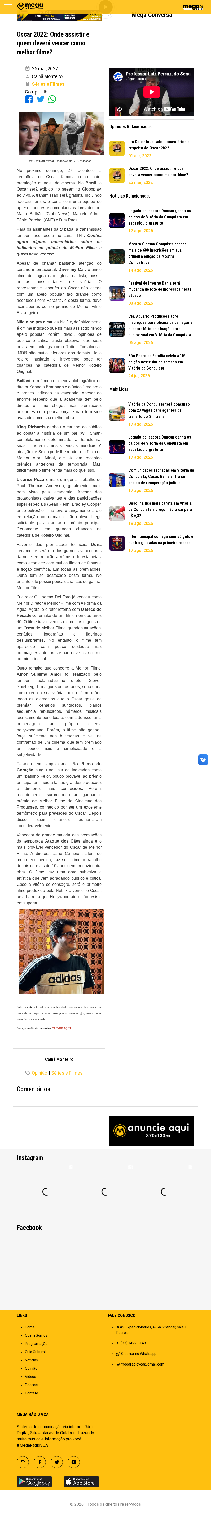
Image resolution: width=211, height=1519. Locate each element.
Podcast (31, 1385)
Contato (31, 1393)
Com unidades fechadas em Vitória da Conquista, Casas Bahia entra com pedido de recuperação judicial (161, 476)
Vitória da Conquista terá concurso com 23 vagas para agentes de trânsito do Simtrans (159, 410)
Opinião (39, 1073)
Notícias (31, 1360)
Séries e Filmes (67, 1073)
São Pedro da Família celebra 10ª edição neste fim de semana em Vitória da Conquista (157, 362)
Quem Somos (36, 1335)
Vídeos (30, 1377)
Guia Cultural (35, 1352)
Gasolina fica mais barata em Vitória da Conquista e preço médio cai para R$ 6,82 (160, 509)
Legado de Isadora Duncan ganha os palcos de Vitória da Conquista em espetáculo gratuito (159, 217)
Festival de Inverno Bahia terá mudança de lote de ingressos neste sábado (159, 289)
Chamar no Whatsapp (138, 1354)
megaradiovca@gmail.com (142, 1364)
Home (30, 1327)
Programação (36, 1344)
